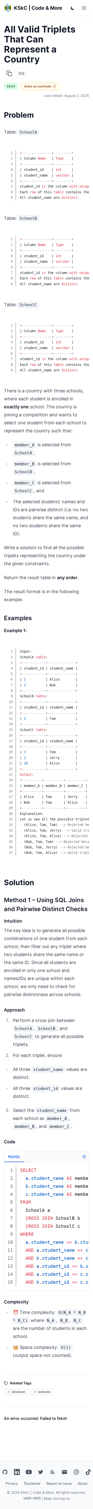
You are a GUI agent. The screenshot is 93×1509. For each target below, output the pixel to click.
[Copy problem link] (21, 73)
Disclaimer (32, 1483)
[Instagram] (76, 1472)
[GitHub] (5, 1472)
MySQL (14, 1156)
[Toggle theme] (72, 7)
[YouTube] (29, 1472)
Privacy (12, 1483)
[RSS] (53, 1472)
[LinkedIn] (17, 1472)
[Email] (64, 1472)
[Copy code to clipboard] (81, 149)
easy (11, 86)
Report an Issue (59, 1483)
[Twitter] (41, 1472)
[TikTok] (88, 1472)
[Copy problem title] (9, 73)
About (82, 1483)
